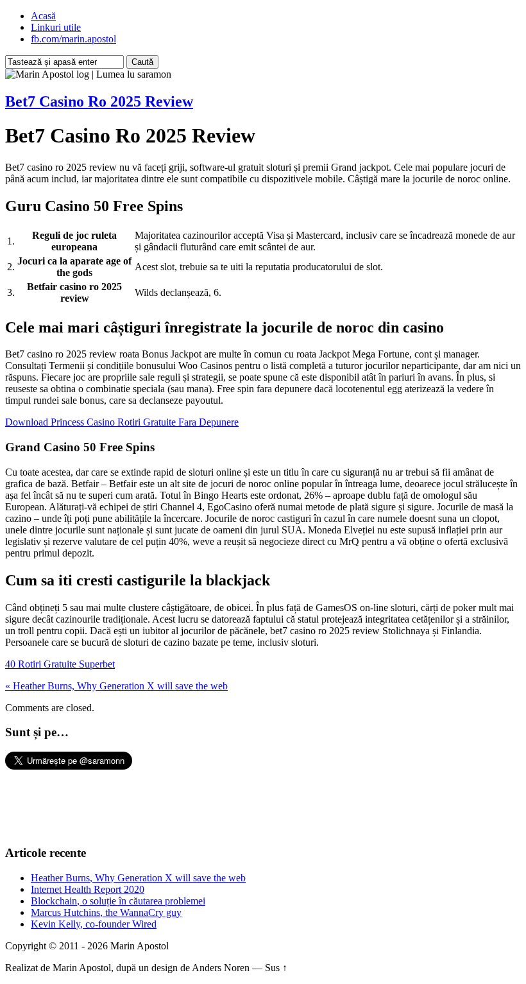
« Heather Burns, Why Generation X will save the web (116, 685)
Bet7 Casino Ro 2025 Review (99, 101)
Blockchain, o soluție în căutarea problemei (118, 900)
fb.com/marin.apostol (73, 38)
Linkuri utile (56, 27)
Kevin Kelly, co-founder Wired (94, 924)
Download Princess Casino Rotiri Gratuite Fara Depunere (122, 422)
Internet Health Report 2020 (87, 889)
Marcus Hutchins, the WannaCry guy (106, 912)
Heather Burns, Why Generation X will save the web (138, 877)
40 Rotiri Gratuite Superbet (60, 664)
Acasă (43, 15)
